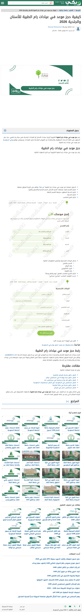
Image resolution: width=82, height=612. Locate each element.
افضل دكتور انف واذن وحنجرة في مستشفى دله (60, 380)
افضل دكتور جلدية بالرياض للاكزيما (64, 375)
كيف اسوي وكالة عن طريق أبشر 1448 (66, 571)
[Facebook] (79, 606)
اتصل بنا (22, 609)
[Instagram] (65, 606)
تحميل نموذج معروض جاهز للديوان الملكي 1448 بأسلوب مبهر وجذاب (56, 563)
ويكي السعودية (8, 139)
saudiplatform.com (11, 354)
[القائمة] (2, 3)
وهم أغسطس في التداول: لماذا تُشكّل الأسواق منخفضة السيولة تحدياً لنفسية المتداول (49, 596)
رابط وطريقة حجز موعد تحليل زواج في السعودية (58, 345)
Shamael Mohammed (55, 27)
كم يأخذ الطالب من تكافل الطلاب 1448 (66, 567)
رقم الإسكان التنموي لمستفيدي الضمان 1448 (64, 584)
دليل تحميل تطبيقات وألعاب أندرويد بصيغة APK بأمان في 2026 (58, 559)
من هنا (42, 187)
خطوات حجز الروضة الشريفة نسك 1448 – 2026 (63, 588)
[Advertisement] (41, 49)
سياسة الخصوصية (7, 606)
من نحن (22, 606)
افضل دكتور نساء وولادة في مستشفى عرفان (61, 377)
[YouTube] (70, 606)
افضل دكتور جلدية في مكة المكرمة (64, 385)
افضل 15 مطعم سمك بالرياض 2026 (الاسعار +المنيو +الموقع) (58, 579)
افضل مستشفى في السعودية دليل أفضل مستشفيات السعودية (54, 382)
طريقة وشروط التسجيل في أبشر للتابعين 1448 (63, 575)
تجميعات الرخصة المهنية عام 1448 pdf (66, 592)
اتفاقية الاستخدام (7, 609)
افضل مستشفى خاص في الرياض (65, 387)
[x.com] (74, 606)
